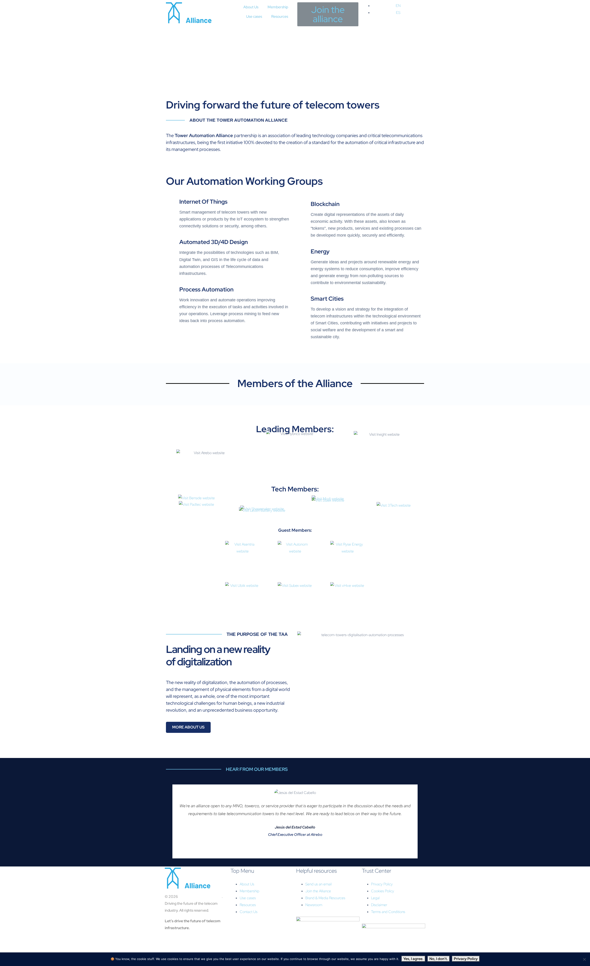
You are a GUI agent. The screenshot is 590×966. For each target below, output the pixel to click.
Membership (278, 7)
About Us (250, 7)
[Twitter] (183, 945)
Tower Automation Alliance (200, 896)
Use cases (254, 16)
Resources (279, 16)
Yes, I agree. (413, 958)
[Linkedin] (170, 945)
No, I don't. (438, 958)
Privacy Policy (466, 958)
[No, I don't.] (584, 959)
